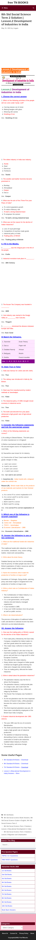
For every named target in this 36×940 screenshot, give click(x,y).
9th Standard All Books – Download (16, 760)
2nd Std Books (7, 874)
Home (32, 933)
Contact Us (13, 933)
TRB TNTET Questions (10, 860)
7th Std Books (6, 894)
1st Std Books (6, 871)
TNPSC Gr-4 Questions (10, 856)
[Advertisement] (18, 48)
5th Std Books (6, 886)
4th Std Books (6, 882)
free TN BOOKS (18, 2)
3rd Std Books (7, 878)
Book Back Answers (9, 910)
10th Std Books (7, 906)
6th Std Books (6, 890)
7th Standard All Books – (16, 767)
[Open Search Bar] (33, 8)
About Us (5, 933)
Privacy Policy (23, 933)
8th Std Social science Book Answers (17, 818)
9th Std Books (6, 902)
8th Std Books (9, 815)
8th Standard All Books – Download (16, 763)
